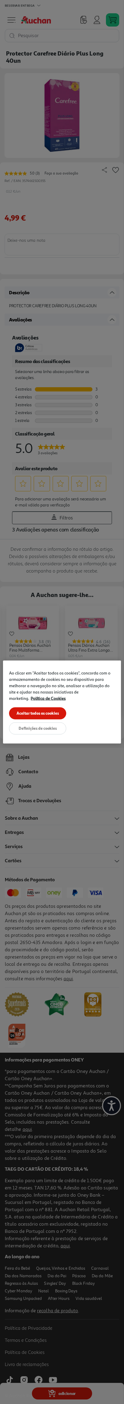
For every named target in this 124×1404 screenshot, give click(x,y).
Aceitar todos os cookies (38, 713)
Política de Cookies (48, 698)
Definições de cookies (38, 728)
